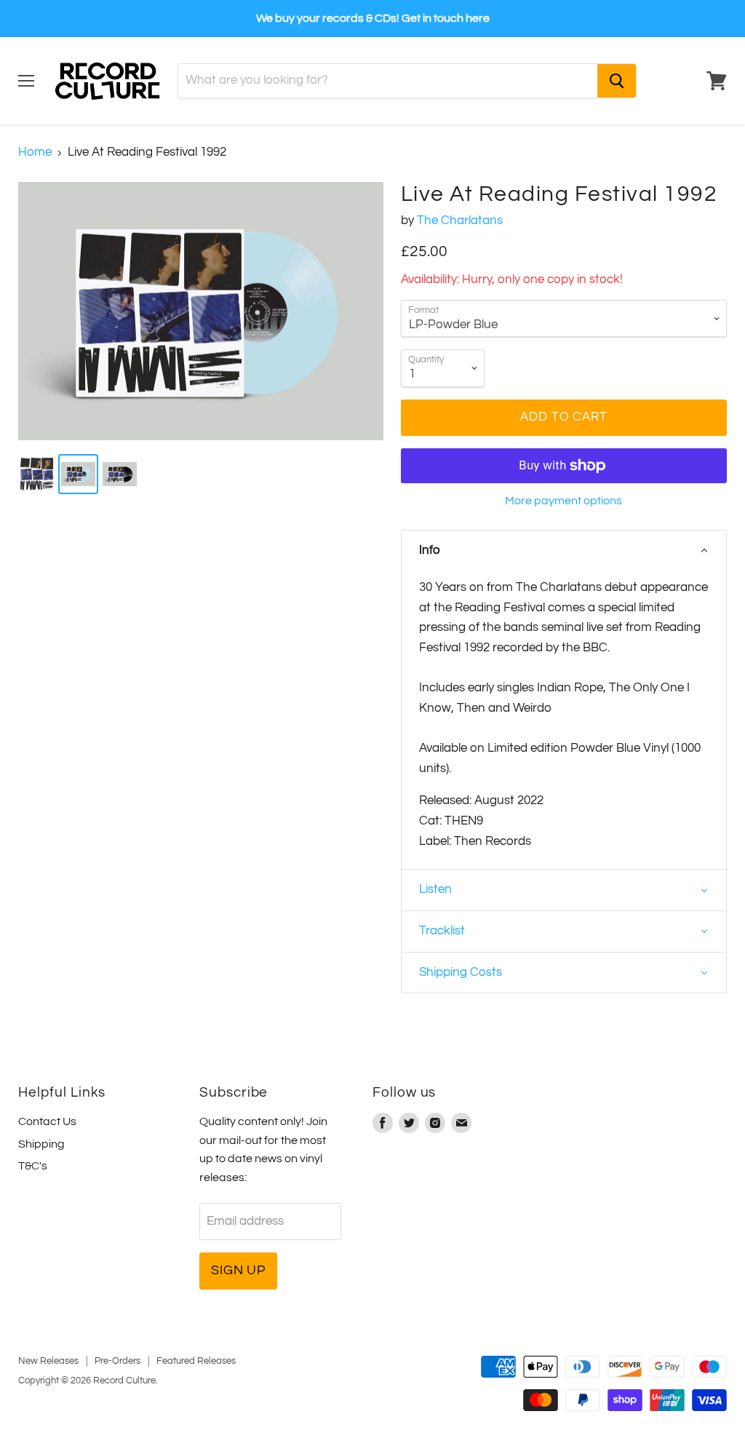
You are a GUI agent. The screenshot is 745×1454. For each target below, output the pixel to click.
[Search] (616, 81)
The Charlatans (460, 220)
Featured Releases (196, 1361)
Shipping (41, 1144)
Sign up (238, 1270)
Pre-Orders (117, 1361)
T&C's (32, 1166)
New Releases (48, 1361)
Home (35, 152)
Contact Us (47, 1121)
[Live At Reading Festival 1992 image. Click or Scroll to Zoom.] (200, 311)
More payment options (563, 500)
